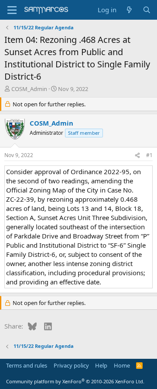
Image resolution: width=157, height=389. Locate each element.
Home (122, 365)
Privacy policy (71, 365)
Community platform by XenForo (75, 381)
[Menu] (12, 10)
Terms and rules (26, 365)
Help (101, 365)
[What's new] (129, 10)
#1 (149, 155)
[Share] (137, 156)
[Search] (146, 10)
